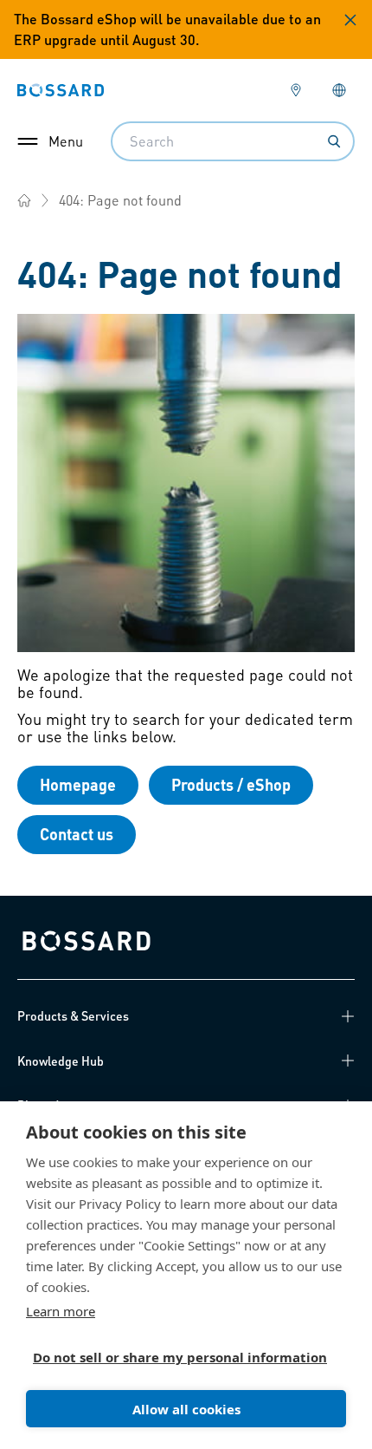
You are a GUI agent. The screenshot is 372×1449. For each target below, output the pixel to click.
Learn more (60, 1311)
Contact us (76, 834)
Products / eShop (231, 784)
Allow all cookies (186, 1409)
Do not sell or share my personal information (179, 1357)
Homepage (78, 784)
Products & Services (73, 1015)
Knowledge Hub (60, 1060)
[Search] (334, 141)
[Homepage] (24, 200)
